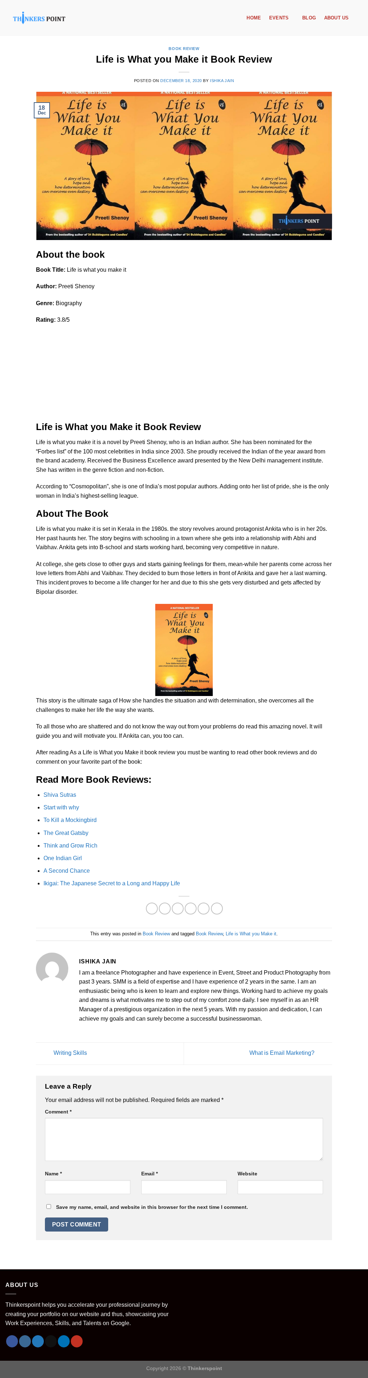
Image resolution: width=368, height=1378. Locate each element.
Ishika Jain (222, 80)
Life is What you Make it (251, 933)
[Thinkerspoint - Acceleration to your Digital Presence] (39, 18)
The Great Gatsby (65, 833)
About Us (336, 18)
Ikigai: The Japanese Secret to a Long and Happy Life (111, 883)
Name (53, 1173)
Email (149, 1173)
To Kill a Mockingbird (70, 820)
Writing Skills (69, 1053)
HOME (254, 18)
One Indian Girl (62, 858)
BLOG (309, 18)
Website (247, 1173)
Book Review (184, 48)
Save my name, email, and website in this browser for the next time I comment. (152, 1207)
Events (279, 18)
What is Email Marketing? (282, 1053)
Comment (58, 1112)
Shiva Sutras (59, 795)
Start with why (61, 807)
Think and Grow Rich (70, 845)
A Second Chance (66, 871)
